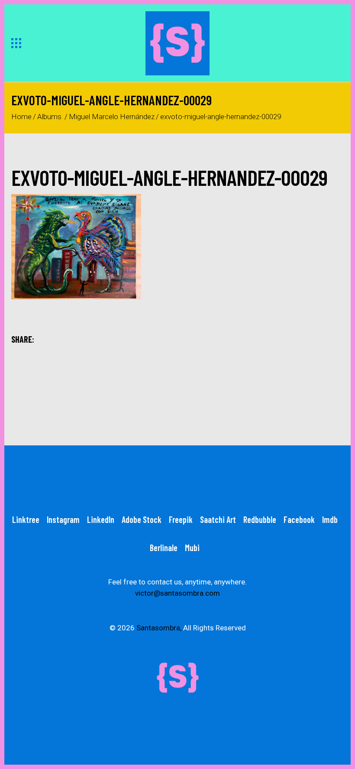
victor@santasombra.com (177, 593)
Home (21, 116)
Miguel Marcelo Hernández (112, 116)
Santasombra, (158, 627)
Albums (49, 116)
